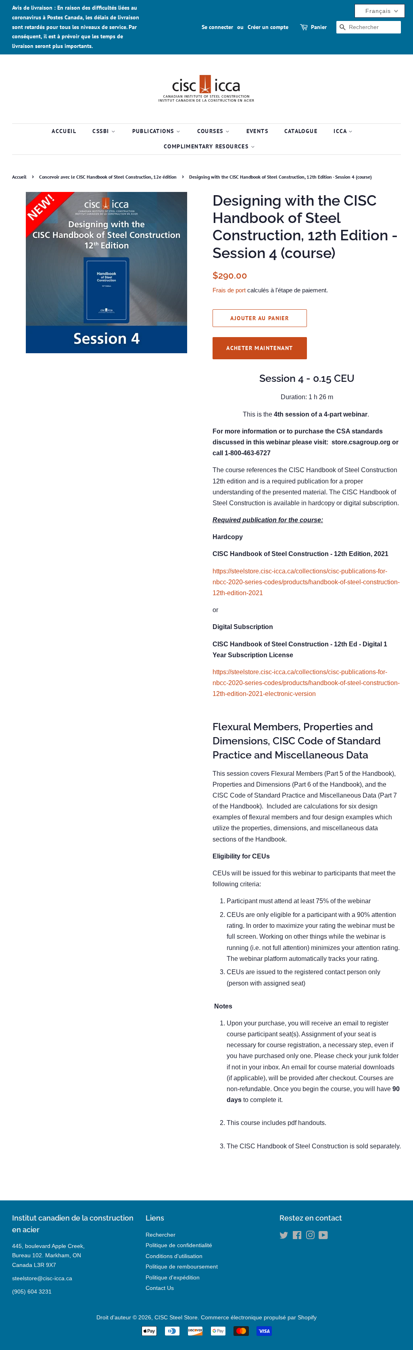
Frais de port (229, 290)
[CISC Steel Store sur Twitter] (284, 1237)
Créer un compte (268, 27)
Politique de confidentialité (179, 1245)
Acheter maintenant (259, 348)
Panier (319, 27)
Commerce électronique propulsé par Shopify (259, 1318)
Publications (154, 131)
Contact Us (160, 1288)
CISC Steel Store (176, 1318)
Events (257, 131)
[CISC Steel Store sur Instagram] (310, 1237)
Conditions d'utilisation (174, 1256)
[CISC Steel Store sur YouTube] (323, 1237)
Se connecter (217, 27)
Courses (211, 131)
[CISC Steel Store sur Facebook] (297, 1237)
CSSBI (101, 131)
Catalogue (300, 131)
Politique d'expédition (173, 1278)
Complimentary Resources (207, 146)
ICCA (341, 131)
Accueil (64, 131)
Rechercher (160, 1235)
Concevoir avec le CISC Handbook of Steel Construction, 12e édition (108, 177)
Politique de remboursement (182, 1267)
